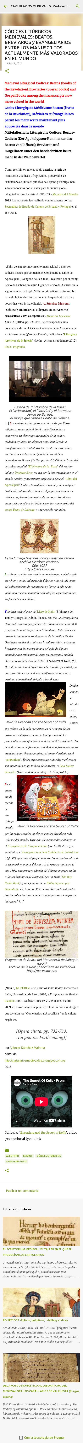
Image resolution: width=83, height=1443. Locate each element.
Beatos (27, 1156)
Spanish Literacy (16, 1161)
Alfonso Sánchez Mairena (27, 1047)
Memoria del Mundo (65, 194)
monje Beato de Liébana (20, 509)
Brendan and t (43, 1132)
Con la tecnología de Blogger (43, 1437)
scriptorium (13, 759)
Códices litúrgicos (49, 1156)
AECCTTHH (12, 1156)
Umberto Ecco (24, 472)
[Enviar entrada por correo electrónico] (7, 1151)
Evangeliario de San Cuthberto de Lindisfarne (50, 852)
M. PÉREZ (23, 988)
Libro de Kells (46, 611)
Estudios (10, 1000)
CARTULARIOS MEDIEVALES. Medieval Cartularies (46, 6)
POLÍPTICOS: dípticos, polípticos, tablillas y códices (35, 1320)
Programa (19, 346)
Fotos (8, 346)
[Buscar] (77, 6)
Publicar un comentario (22, 1190)
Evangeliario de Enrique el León (27, 846)
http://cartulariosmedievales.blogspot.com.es (35, 1060)
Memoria (52, 316)
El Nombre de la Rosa (43, 466)
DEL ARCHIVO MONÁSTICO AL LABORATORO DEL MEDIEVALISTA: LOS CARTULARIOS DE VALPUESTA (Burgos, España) (41, 1391)
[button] (7, 71)
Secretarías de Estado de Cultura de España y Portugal (38, 206)
